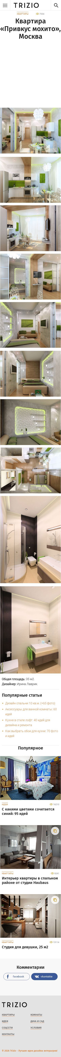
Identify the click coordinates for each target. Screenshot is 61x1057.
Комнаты (36, 1014)
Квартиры (22, 14)
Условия (36, 1027)
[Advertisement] (30, 74)
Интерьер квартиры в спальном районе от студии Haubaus (30, 880)
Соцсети (7, 1027)
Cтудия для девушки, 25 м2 (25, 947)
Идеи (5, 804)
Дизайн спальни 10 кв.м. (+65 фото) (30, 703)
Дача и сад (37, 1021)
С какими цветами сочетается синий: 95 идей (28, 811)
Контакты (8, 1034)
